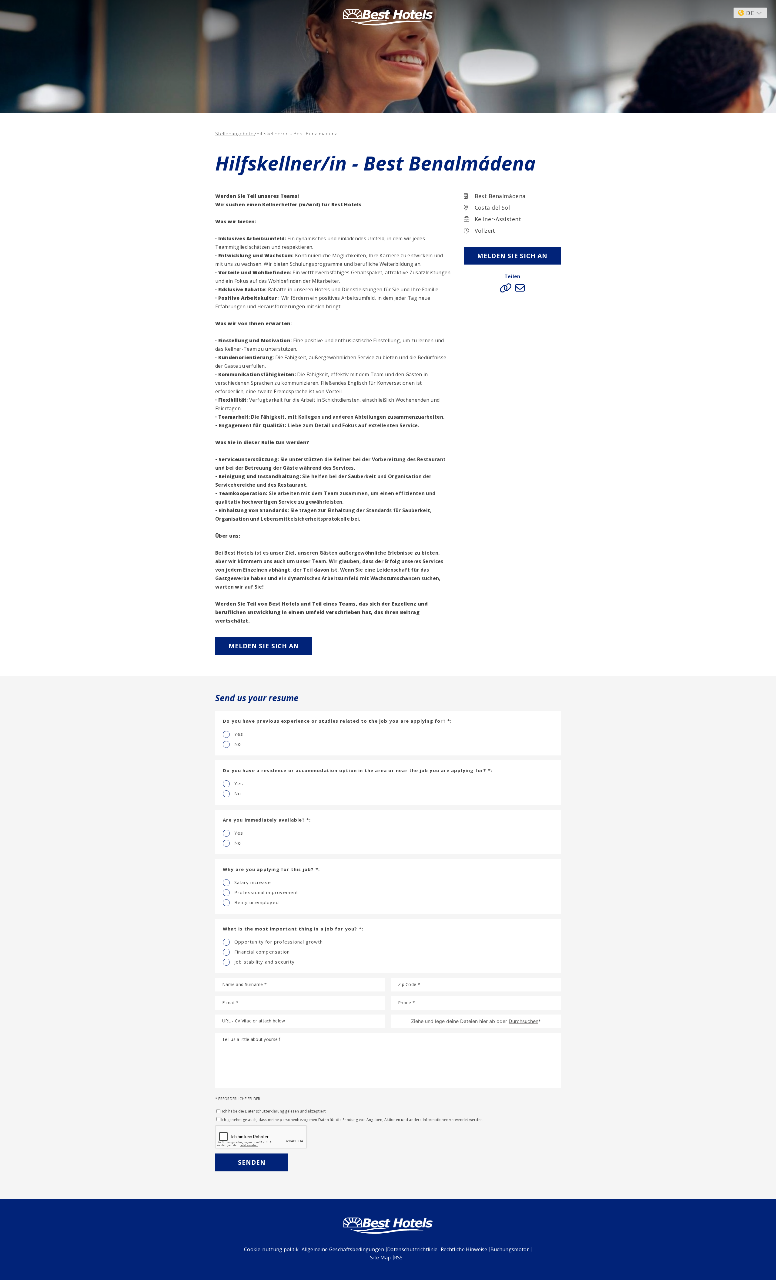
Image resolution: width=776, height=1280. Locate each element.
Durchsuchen (523, 1021)
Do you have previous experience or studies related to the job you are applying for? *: (337, 720)
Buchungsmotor (509, 1249)
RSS (398, 1257)
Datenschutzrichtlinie (412, 1249)
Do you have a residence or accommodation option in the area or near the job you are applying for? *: (357, 770)
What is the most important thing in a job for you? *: (293, 928)
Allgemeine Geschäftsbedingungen (343, 1249)
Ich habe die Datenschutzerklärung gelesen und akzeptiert (273, 1111)
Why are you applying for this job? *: (271, 869)
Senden (252, 1162)
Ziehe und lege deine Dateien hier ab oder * (476, 1021)
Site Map (380, 1257)
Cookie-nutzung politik (271, 1249)
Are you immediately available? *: (267, 819)
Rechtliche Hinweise (464, 1249)
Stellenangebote (234, 133)
